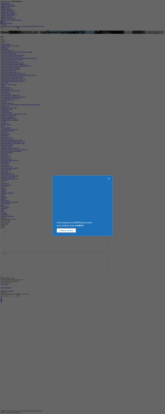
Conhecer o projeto (66, 230)
